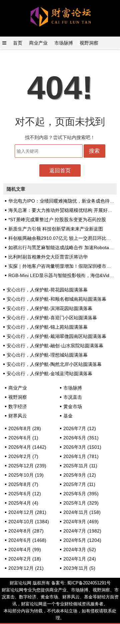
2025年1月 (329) (81, 503)
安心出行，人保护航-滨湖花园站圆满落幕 (49, 308)
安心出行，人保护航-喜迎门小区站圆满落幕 (52, 317)
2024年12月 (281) (27, 512)
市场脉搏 (63, 43)
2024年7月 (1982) (82, 531)
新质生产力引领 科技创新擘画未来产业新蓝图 (55, 229)
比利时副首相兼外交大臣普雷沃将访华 (48, 256)
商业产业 (38, 43)
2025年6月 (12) (24, 493)
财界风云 (17, 415)
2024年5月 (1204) (82, 540)
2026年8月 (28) (24, 428)
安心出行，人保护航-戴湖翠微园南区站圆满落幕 (56, 336)
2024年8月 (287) (26, 531)
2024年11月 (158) (82, 512)
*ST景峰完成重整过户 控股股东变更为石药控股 (57, 219)
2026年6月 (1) (23, 437)
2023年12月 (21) (26, 568)
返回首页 (60, 170)
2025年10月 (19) (26, 475)
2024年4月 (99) (24, 549)
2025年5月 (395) (81, 493)
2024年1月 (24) (79, 558)
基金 (68, 415)
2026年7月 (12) (79, 428)
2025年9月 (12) (79, 475)
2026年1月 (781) (81, 456)
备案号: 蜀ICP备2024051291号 (81, 582)
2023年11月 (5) (79, 568)
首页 (17, 43)
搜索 (94, 151)
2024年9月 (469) (81, 521)
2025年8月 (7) (23, 484)
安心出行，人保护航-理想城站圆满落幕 (47, 355)
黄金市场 (72, 406)
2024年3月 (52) (79, 549)
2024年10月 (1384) (28, 521)
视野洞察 (89, 43)
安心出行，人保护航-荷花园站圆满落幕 (47, 289)
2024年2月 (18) (24, 558)
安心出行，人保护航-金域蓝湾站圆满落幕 (49, 373)
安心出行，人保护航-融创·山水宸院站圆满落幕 (55, 345)
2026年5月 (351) (81, 437)
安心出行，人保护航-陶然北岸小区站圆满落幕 (54, 364)
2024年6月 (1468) (27, 540)
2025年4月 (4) (23, 503)
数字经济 (17, 406)
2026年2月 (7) (23, 456)
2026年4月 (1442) (27, 447)
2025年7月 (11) (79, 484)
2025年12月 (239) (27, 465)
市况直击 (72, 397)
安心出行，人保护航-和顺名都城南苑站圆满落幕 (56, 299)
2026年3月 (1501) (82, 447)
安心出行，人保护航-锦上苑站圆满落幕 (47, 327)
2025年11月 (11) (80, 465)
